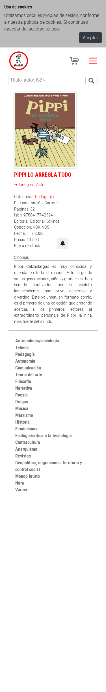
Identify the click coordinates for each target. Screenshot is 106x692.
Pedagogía (44, 196)
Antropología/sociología (37, 341)
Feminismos (26, 429)
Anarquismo (26, 449)
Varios (21, 490)
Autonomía (25, 361)
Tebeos (22, 347)
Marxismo (24, 415)
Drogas (21, 401)
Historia (22, 422)
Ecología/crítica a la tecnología (43, 435)
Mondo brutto (27, 476)
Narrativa (23, 388)
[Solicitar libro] (62, 243)
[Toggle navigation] (93, 60)
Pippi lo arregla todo (42, 174)
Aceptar (90, 37)
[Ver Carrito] (75, 60)
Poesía (21, 395)
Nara (19, 483)
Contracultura (27, 442)
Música (21, 408)
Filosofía (23, 381)
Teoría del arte (28, 374)
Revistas (23, 456)
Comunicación (28, 368)
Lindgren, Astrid (32, 184)
